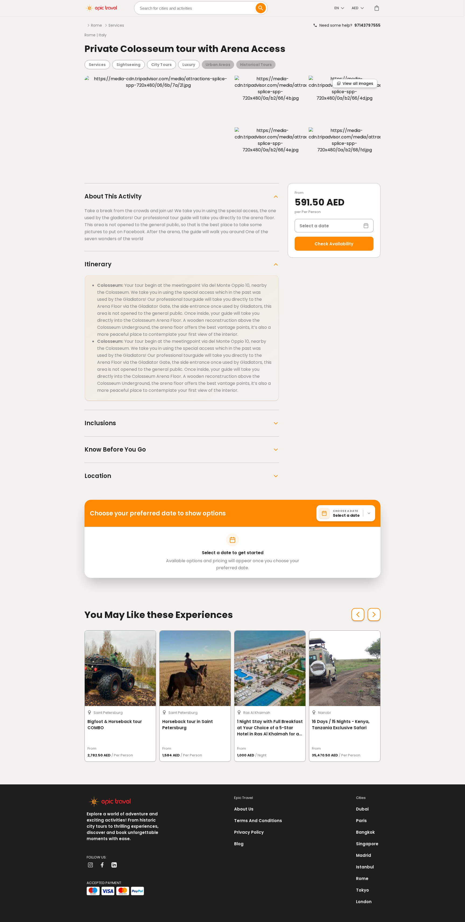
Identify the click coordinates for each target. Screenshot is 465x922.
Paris (361, 820)
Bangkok (365, 832)
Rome (96, 25)
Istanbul (365, 867)
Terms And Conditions (258, 820)
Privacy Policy (249, 832)
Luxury (188, 64)
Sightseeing (128, 64)
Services (116, 25)
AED (355, 8)
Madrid (363, 855)
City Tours (161, 64)
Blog (239, 844)
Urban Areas (218, 64)
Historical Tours (256, 64)
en (336, 8)
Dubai (362, 809)
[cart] (375, 8)
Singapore (367, 844)
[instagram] (90, 865)
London (364, 901)
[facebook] (102, 865)
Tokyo (362, 890)
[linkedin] (114, 865)
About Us (243, 809)
